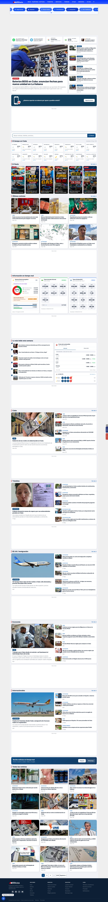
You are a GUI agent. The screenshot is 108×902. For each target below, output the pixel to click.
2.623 (57, 875)
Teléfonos (35, 2)
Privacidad (85, 888)
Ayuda (89, 2)
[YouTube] (22, 891)
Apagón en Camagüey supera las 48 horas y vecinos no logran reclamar (24, 813)
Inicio (29, 2)
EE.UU (31, 890)
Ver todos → (94, 164)
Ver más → (94, 410)
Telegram (82, 760)
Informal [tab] (65, 348)
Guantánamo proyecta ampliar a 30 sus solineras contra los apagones (81, 217)
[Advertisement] (54, 25)
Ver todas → (94, 196)
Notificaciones (86, 890)
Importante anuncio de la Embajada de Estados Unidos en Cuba (23, 866)
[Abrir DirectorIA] (3, 898)
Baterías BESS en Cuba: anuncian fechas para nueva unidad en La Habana (37, 83)
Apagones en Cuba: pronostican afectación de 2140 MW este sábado (53, 839)
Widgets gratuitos (52, 893)
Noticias (42, 2)
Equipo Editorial (68, 886)
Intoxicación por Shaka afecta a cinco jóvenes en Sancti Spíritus (52, 788)
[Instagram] (19, 891)
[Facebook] (12, 891)
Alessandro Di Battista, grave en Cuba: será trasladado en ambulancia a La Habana (82, 244)
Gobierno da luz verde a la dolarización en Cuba (28, 441)
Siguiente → (63, 875)
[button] (16, 147)
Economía (32, 893)
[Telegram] (16, 891)
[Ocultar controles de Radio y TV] (107, 425)
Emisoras (81, 2)
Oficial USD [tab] (86, 348)
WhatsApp (91, 760)
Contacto (67, 888)
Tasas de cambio (51, 886)
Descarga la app (68, 893)
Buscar (94, 2)
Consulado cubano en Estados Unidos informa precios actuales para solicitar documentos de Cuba (81, 867)
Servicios (58, 2)
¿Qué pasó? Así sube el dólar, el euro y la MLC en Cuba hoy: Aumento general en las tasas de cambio (53, 867)
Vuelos (49, 890)
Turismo (66, 2)
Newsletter (67, 890)
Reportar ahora (89, 100)
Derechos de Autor (87, 886)
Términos (37, 900)
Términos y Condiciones (88, 884)
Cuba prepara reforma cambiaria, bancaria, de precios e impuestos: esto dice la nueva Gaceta (24, 840)
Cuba (13, 215)
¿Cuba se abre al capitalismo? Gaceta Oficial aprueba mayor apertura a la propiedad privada (82, 814)
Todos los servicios (52, 884)
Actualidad (44, 241)
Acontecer (16, 78)
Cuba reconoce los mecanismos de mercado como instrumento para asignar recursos (25, 217)
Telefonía (50, 888)
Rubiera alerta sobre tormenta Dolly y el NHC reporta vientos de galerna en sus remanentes (83, 840)
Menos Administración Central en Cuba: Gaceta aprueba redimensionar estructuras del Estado (53, 218)
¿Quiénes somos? (69, 884)
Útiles (74, 2)
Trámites (50, 2)
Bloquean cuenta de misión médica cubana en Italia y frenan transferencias (24, 244)
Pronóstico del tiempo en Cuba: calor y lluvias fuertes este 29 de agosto (52, 244)
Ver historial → (93, 374)
